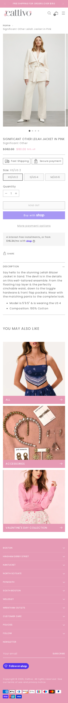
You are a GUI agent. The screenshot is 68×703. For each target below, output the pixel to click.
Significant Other (15, 143)
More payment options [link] (34, 226)
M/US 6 (55, 177)
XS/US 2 (13, 177)
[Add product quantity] (16, 193)
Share (10, 253)
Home (7, 25)
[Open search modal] (49, 13)
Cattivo (29, 679)
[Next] (63, 4)
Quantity (9, 186)
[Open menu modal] (63, 13)
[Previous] (5, 4)
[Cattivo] (18, 13)
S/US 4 (34, 177)
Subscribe (59, 653)
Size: (12, 170)
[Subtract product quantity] (6, 193)
